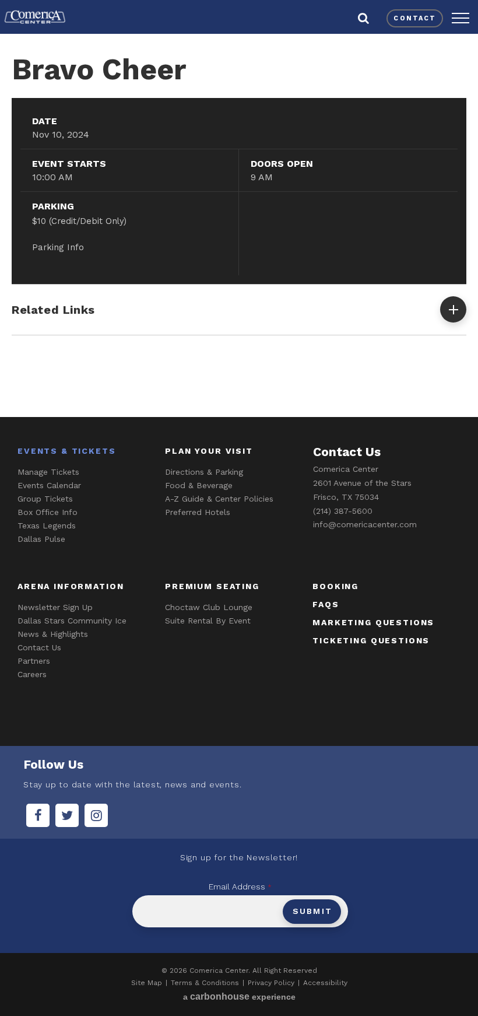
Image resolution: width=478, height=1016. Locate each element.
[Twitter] (67, 815)
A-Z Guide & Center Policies (219, 498)
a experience (239, 996)
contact (414, 18)
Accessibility (325, 983)
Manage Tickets (48, 472)
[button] (460, 18)
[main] (239, 223)
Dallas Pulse (41, 539)
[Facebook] (38, 815)
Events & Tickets (66, 451)
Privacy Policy (271, 983)
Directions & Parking (204, 472)
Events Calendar (49, 485)
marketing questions (373, 622)
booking (335, 586)
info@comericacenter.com (365, 524)
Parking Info (58, 247)
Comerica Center (35, 17)
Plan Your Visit (209, 451)
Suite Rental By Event (208, 620)
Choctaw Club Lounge (208, 607)
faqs (325, 604)
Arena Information (70, 586)
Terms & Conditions (205, 983)
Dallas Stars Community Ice (71, 620)
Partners (33, 660)
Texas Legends (46, 525)
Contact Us (39, 647)
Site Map (146, 983)
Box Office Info (47, 512)
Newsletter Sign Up (55, 607)
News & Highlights (52, 634)
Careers (32, 674)
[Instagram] (96, 815)
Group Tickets (45, 498)
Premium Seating (212, 586)
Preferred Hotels (197, 512)
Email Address (240, 886)
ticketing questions (371, 640)
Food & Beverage (199, 485)
